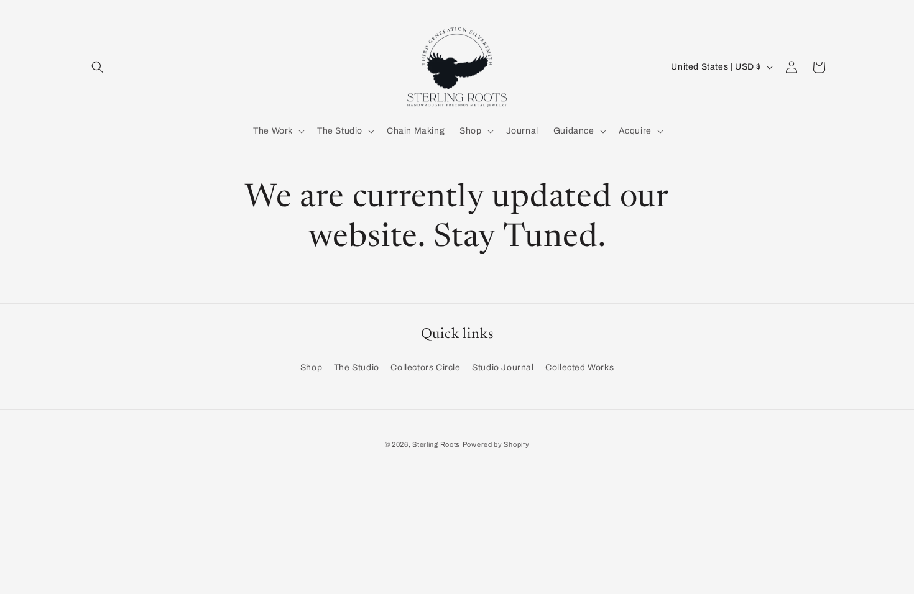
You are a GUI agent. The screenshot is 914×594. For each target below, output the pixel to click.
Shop (311, 367)
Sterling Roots (436, 444)
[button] (97, 67)
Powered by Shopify (496, 444)
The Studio (356, 367)
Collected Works (579, 367)
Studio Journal (502, 367)
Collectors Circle (425, 367)
